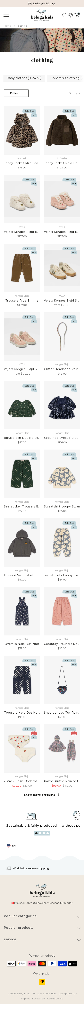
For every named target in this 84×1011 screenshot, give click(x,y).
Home (7, 26)
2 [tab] (40, 833)
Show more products (39, 794)
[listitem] (42, 3)
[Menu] (5, 15)
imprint (25, 998)
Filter (14, 93)
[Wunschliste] (64, 15)
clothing (22, 25)
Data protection (68, 993)
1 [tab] (36, 833)
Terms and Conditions (44, 993)
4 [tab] (47, 833)
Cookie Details (55, 998)
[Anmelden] (70, 15)
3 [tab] (44, 833)
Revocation (38, 998)
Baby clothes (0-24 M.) (24, 78)
